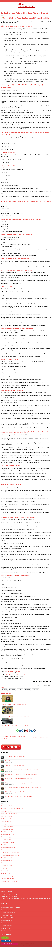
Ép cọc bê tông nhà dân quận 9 (8, 847)
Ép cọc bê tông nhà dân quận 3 (8, 912)
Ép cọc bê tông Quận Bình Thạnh (8, 863)
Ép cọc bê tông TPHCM (6, 865)
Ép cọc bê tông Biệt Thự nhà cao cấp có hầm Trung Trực (18, 778)
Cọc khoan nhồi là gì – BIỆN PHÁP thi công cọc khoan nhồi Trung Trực (21, 774)
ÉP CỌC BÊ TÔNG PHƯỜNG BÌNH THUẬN (11, 852)
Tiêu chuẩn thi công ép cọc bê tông (9, 881)
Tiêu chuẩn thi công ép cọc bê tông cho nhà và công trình (18, 796)
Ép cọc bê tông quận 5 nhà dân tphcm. (10, 918)
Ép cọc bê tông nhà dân (6, 845)
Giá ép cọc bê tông (5, 873)
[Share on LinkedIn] (32, 730)
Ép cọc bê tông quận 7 (6, 860)
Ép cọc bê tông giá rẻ (6, 839)
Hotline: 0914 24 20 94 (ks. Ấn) (10, 944)
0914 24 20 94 (9, 896)
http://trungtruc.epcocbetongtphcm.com (31, 674)
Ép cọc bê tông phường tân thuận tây (10, 855)
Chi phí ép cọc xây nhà (6, 819)
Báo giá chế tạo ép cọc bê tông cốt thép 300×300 (13, 808)
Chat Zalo (5, 937)
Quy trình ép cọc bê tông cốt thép (40, 737)
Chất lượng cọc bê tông (6, 816)
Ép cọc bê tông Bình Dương (7, 834)
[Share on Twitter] (22, 730)
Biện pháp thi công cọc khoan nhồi (9, 813)
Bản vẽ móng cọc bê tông (7, 806)
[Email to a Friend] (25, 730)
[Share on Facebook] (20, 730)
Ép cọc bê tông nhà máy (6, 850)
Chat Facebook (6, 940)
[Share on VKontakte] (30, 730)
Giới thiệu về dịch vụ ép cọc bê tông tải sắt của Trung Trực (19, 792)
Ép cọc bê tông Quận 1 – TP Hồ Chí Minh (15, 756)
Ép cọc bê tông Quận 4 (10, 761)
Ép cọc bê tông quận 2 (6, 910)
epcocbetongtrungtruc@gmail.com (13, 671)
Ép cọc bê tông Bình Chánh (7, 832)
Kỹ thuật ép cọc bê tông (6, 11)
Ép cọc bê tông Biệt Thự (7, 829)
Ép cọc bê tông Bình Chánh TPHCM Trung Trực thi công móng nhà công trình (23, 787)
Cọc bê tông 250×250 (6, 821)
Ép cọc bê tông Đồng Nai (7, 837)
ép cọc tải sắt (4, 871)
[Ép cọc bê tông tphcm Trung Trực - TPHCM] (26, 5)
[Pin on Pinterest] (27, 730)
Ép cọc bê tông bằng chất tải (8, 826)
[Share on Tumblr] (34, 730)
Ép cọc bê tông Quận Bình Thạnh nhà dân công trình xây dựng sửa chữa (22, 769)
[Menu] (2, 5)
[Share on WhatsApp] (17, 730)
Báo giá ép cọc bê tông (6, 811)
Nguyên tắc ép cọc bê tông (7, 878)
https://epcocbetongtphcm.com (14, 674)
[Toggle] (50, 860)
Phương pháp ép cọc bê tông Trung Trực (14, 765)
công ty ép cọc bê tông (6, 824)
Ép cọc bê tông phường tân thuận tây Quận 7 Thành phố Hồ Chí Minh (21, 783)
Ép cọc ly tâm (4, 868)
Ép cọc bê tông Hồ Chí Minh (7, 842)
